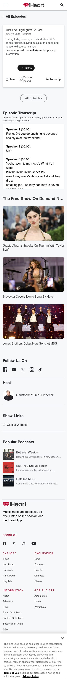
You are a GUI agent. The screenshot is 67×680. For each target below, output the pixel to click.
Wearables (40, 607)
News (37, 559)
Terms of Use (11, 672)
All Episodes (16, 16)
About (6, 595)
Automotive (40, 595)
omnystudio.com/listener (27, 50)
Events (38, 570)
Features (39, 564)
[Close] (62, 638)
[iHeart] (33, 5)
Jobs (5, 629)
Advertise (8, 601)
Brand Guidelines (12, 612)
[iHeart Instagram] (23, 543)
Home (37, 601)
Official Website (17, 424)
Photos (38, 581)
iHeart (6, 559)
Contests (39, 575)
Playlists (7, 581)
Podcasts (8, 570)
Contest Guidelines (13, 618)
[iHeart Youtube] (33, 543)
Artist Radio (9, 575)
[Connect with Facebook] (4, 543)
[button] (26, 68)
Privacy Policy (31, 676)
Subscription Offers (13, 623)
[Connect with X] (13, 543)
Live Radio (8, 564)
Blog (5, 607)
